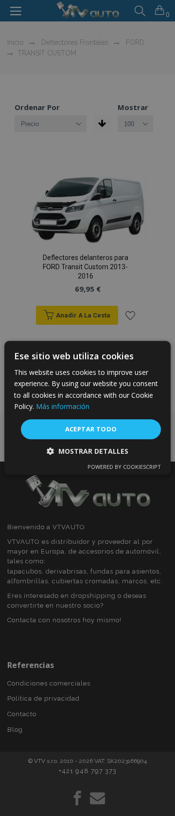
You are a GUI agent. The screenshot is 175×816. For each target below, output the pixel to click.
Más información (62, 406)
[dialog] (87, 408)
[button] (87, 451)
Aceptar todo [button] (91, 429)
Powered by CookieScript (124, 467)
